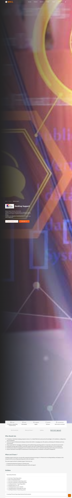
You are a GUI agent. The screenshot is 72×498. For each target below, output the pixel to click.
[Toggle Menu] (65, 2)
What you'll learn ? (29, 430)
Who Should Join (14, 430)
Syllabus (42, 430)
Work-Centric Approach (55, 430)
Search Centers (11, 221)
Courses (10, 201)
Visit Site (23, 221)
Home (6, 201)
